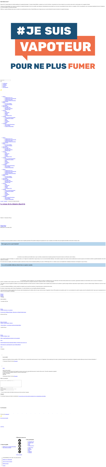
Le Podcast (5, 85)
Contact (4, 465)
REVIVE (29, 449)
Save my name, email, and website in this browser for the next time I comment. (15, 392)
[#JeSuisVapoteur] (53, 68)
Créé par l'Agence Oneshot (7, 461)
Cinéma (1, 323)
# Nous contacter (19, 454)
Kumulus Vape (30, 442)
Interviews (6, 310)
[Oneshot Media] (8, 405)
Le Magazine (5, 83)
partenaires (7, 414)
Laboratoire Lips (31, 441)
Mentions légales (6, 463)
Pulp (29, 444)
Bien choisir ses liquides (7, 447)
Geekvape (30, 452)
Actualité (5, 201)
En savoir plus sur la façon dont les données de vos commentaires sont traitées (32, 396)
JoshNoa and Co (31, 445)
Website (1, 390)
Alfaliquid (30, 451)
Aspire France (30, 447)
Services (4, 86)
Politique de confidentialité (7, 459)
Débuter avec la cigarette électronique (9, 446)
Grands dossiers (6, 323)
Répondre (16, 361)
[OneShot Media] (8, 135)
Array (1, 340)
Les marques (10, 310)
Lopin (4, 368)
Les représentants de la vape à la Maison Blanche (10, 344)
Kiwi (29, 450)
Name (1, 387)
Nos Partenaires (5, 87)
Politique (5, 336)
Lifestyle (11, 323)
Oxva (29, 443)
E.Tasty (29, 448)
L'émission (4, 84)
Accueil (1, 201)
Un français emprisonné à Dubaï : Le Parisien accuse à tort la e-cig (13, 342)
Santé (5, 226)
